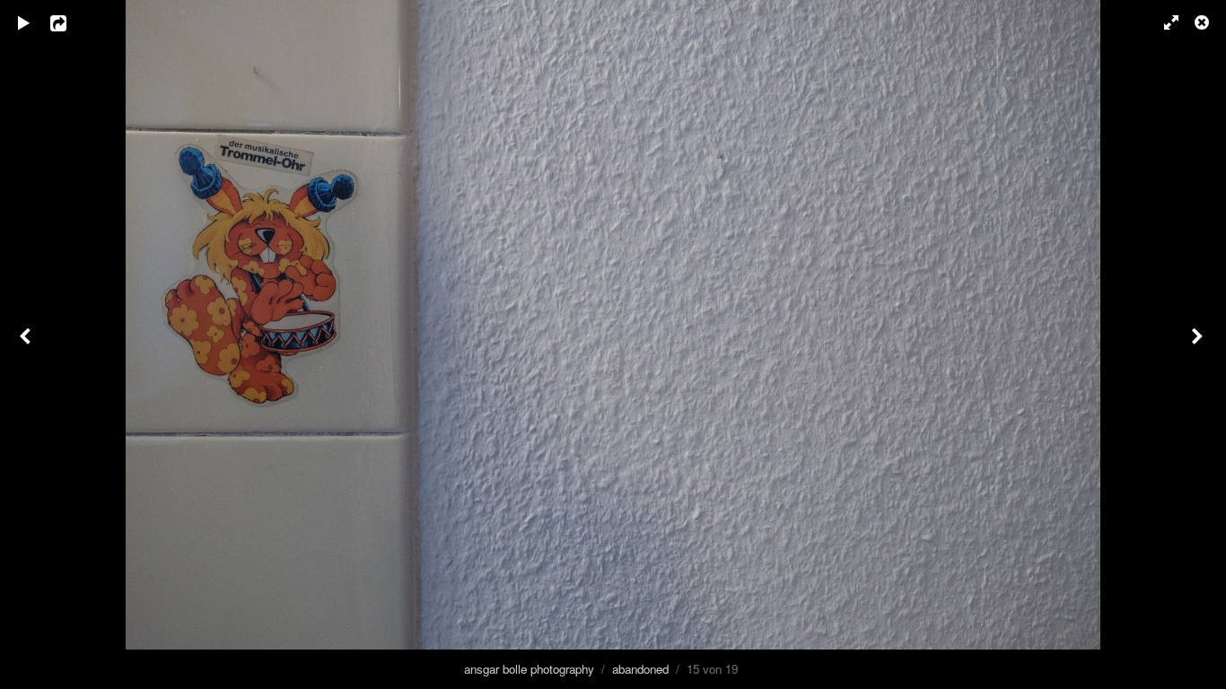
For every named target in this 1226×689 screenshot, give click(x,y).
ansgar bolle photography (529, 668)
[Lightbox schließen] (1203, 22)
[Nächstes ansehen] (1199, 344)
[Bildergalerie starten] (24, 22)
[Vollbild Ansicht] (1163, 22)
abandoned (640, 668)
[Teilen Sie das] (70, 22)
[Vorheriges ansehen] (27, 344)
